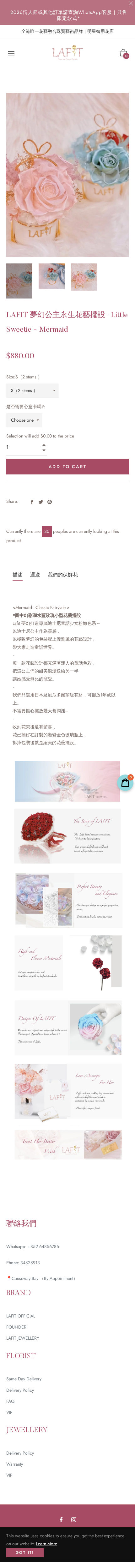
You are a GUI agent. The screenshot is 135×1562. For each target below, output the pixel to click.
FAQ (10, 1401)
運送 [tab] (35, 574)
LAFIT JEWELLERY (22, 1338)
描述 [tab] (18, 574)
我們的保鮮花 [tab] (63, 574)
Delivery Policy (20, 1390)
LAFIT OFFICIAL (20, 1316)
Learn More (46, 1544)
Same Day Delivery (23, 1379)
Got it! (25, 1552)
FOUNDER (16, 1327)
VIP (9, 1412)
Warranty (14, 1464)
